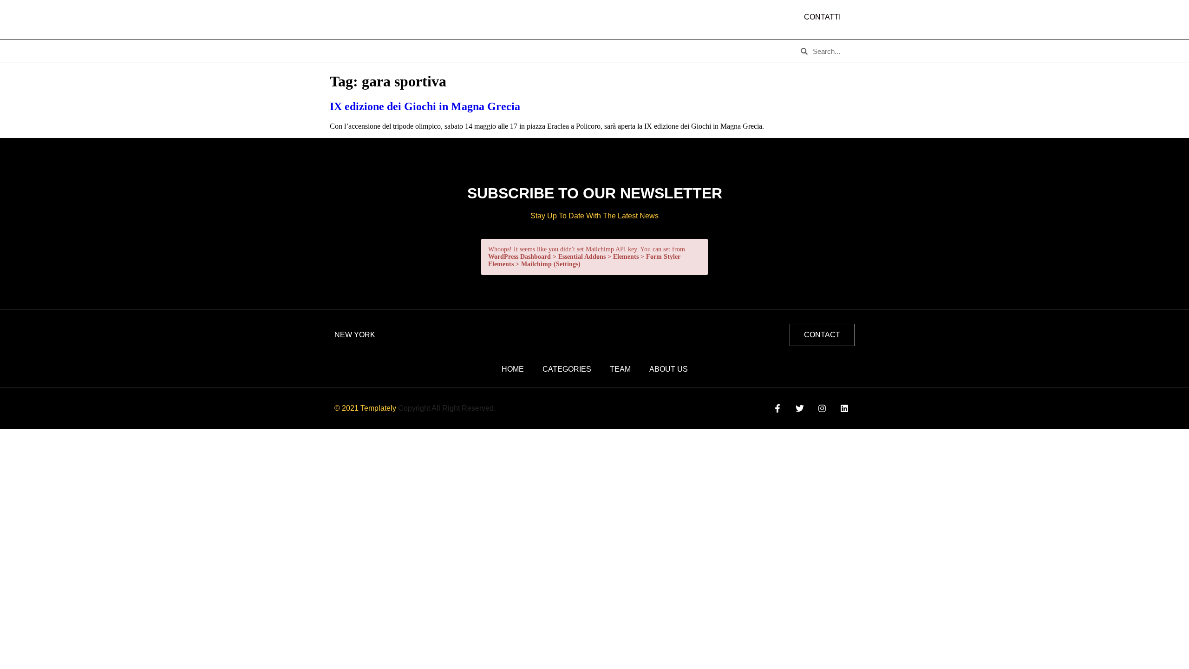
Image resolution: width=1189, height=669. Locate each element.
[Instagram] (822, 409)
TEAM (499, 51)
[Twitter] (800, 409)
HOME (349, 51)
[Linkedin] (845, 409)
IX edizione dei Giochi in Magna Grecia (425, 106)
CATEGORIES (451, 51)
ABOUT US (394, 51)
